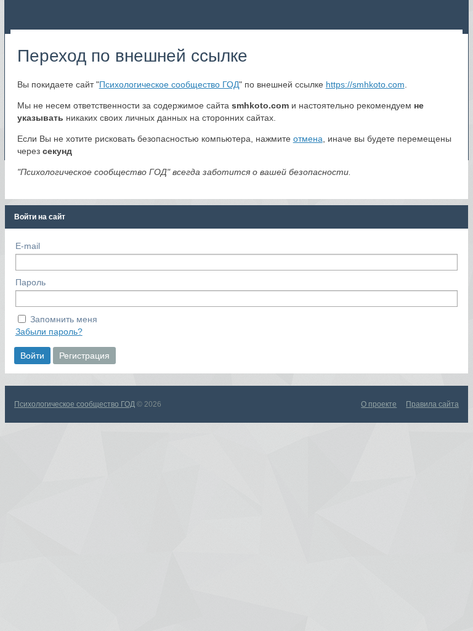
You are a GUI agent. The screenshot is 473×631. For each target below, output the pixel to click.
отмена (308, 139)
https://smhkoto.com (365, 84)
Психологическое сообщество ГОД (169, 84)
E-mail (27, 246)
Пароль (30, 282)
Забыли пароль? (49, 331)
